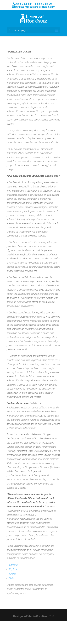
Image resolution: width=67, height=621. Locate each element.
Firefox (12, 573)
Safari (12, 578)
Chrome (13, 565)
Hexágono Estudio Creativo (30, 616)
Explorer (13, 569)
